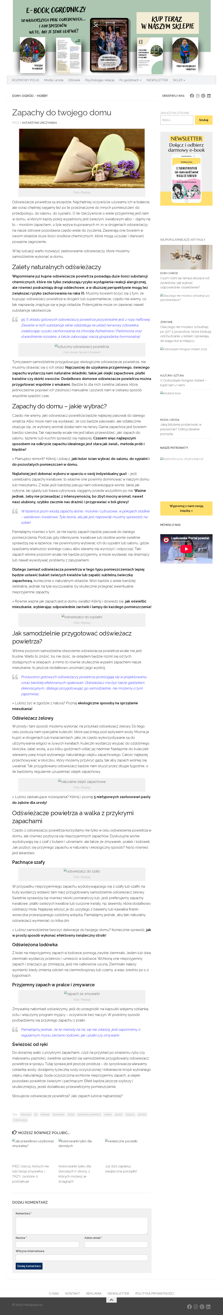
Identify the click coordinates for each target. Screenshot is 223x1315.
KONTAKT (72, 1293)
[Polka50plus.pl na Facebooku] (192, 96)
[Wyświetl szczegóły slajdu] (186, 169)
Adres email (93, 1238)
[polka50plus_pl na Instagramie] (197, 96)
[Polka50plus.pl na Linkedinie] (209, 96)
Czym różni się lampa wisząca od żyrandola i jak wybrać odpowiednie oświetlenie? (184, 282)
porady (118, 1114)
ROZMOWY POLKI (25, 80)
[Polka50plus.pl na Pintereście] (203, 96)
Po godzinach (129, 80)
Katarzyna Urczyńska (39, 122)
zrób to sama (20, 1120)
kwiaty (71, 1114)
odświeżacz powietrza (89, 1114)
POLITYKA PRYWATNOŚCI (154, 1293)
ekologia (45, 1114)
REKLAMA (93, 1293)
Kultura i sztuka (172, 375)
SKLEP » (179, 80)
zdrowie (142, 1114)
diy (35, 1114)
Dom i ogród (22, 96)
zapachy (130, 1114)
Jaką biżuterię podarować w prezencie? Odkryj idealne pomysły (180, 429)
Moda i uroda (53, 80)
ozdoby (108, 1114)
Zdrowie (74, 80)
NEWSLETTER (157, 80)
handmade (58, 1114)
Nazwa (21, 1238)
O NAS (54, 1293)
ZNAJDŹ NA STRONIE (174, 113)
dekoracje (26, 1114)
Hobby (42, 96)
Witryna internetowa (30, 1251)
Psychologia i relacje (99, 80)
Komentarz (24, 1213)
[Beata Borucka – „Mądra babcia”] (186, 475)
